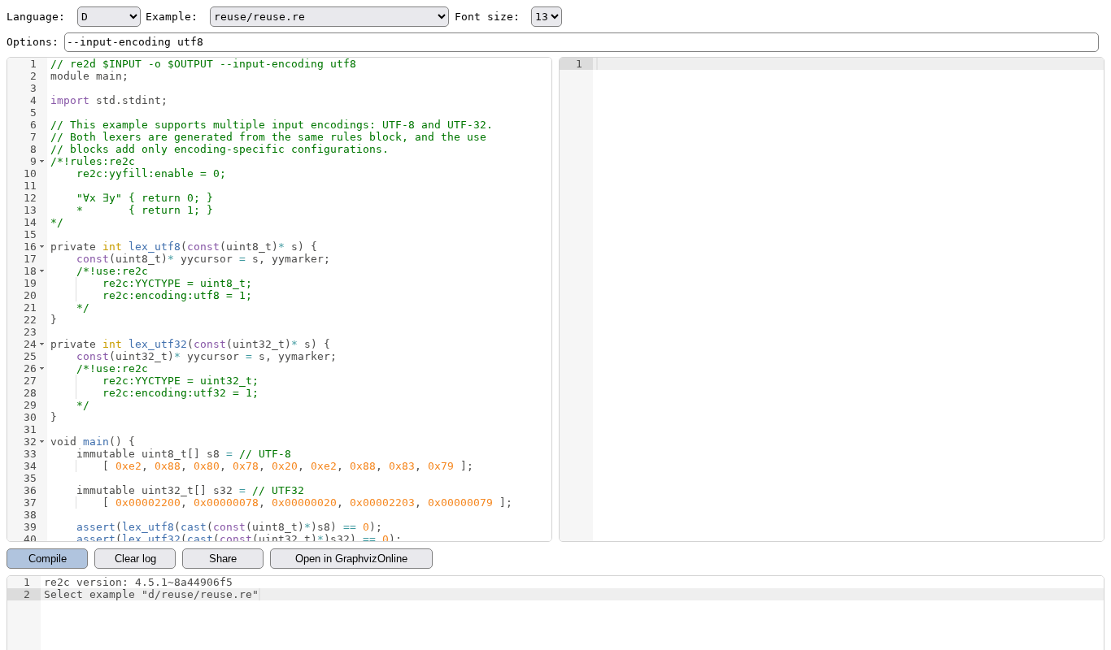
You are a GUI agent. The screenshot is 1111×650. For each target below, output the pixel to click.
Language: (39, 17)
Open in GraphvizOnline (351, 558)
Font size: (490, 17)
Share (223, 558)
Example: (175, 17)
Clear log (135, 558)
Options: (33, 42)
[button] (41, 161)
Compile (47, 558)
